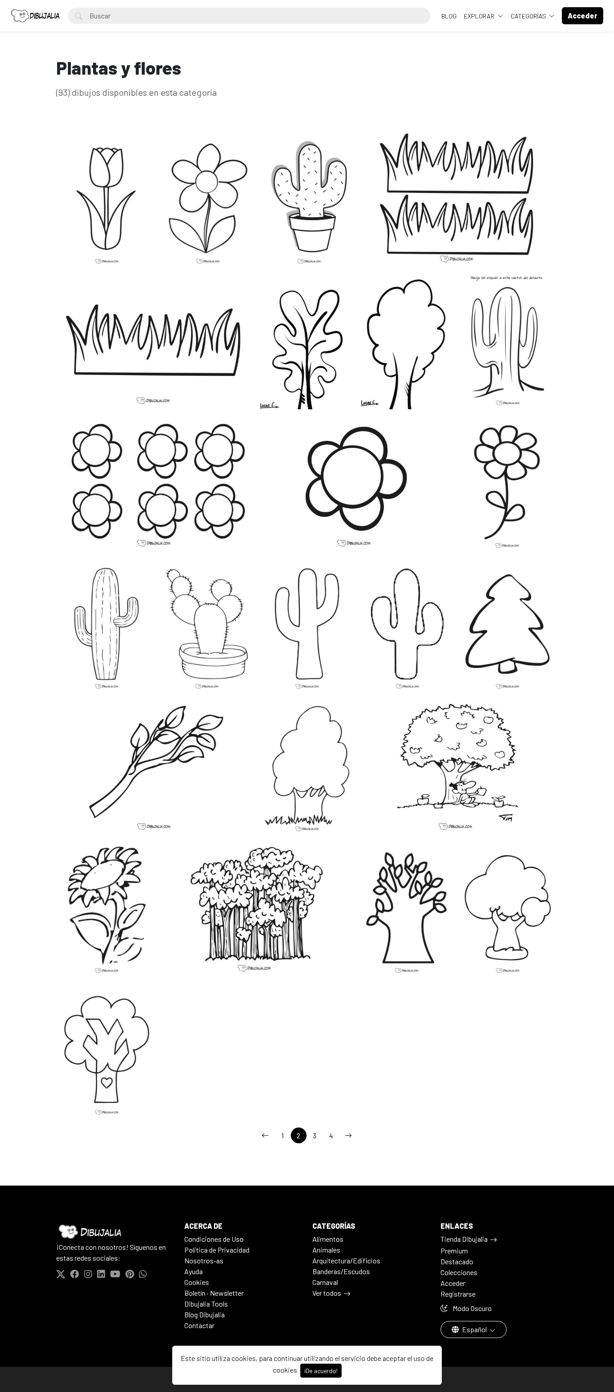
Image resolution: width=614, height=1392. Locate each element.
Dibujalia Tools (206, 1303)
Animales (326, 1249)
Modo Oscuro (471, 1308)
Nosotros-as (203, 1260)
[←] (265, 1135)
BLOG (449, 16)
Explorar (480, 16)
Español (474, 1329)
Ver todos (326, 1293)
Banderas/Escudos (341, 1271)
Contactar (199, 1325)
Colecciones (458, 1272)
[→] (348, 1135)
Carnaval (325, 1282)
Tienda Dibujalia (464, 1239)
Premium (454, 1250)
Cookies (196, 1282)
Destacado (456, 1261)
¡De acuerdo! (321, 1370)
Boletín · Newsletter (214, 1293)
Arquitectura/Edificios (346, 1260)
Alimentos (327, 1239)
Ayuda (193, 1271)
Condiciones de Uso (214, 1239)
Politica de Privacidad (216, 1249)
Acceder (452, 1283)
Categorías (529, 16)
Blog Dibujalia (204, 1314)
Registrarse (458, 1293)
